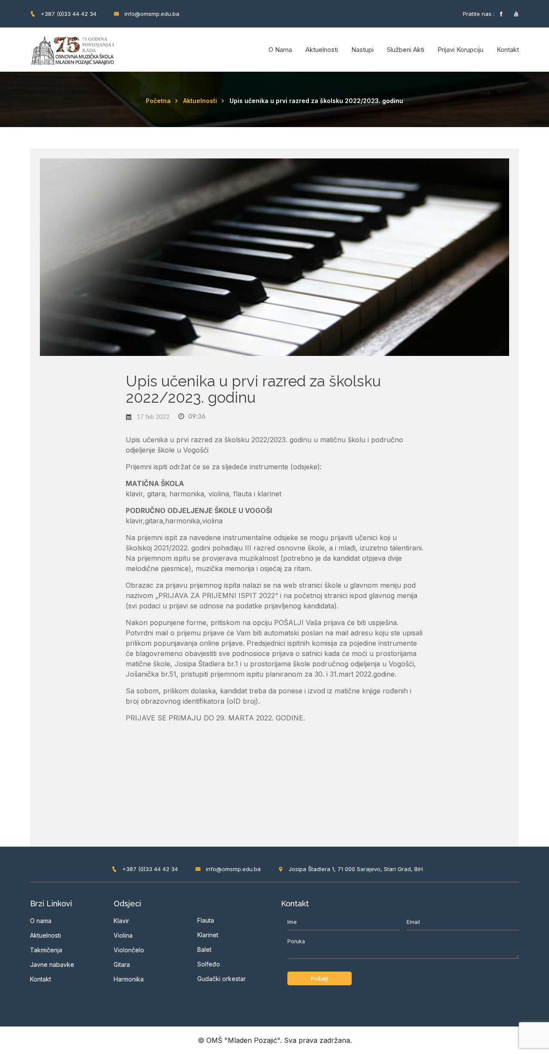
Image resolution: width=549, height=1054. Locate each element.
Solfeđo (208, 964)
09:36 (196, 416)
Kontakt (508, 50)
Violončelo (129, 950)
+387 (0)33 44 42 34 (68, 13)
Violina (123, 935)
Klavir (121, 920)
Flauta (205, 920)
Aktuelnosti (321, 50)
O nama (280, 50)
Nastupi (362, 50)
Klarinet (207, 935)
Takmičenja (46, 950)
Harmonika (129, 979)
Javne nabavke (52, 964)
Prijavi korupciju (460, 50)
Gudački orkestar (221, 978)
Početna (158, 100)
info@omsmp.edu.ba (151, 13)
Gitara (122, 964)
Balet (204, 949)
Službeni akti (405, 50)
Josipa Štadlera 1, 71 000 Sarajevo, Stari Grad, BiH (355, 869)
